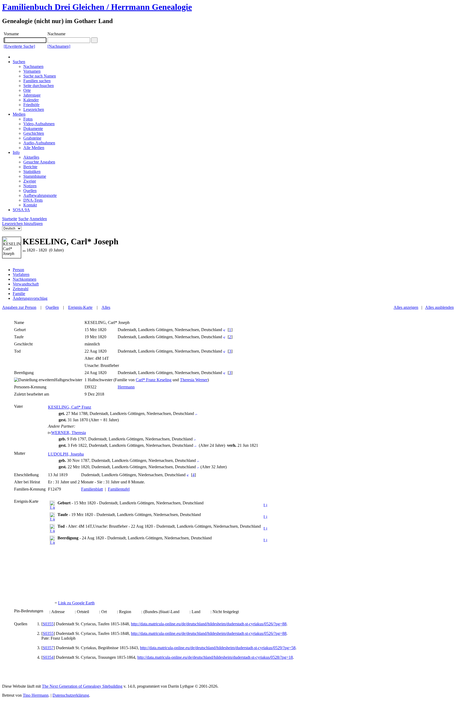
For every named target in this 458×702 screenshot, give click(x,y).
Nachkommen (24, 279)
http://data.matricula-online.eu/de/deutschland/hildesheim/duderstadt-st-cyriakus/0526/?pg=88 (209, 624)
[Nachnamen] (58, 46)
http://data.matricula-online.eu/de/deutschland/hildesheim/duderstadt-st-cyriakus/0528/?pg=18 (215, 657)
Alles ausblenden (439, 307)
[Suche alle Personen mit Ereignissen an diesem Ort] (224, 329)
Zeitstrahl (20, 289)
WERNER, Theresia (68, 432)
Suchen (19, 61)
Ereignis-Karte (80, 307)
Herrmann (126, 387)
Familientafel (119, 489)
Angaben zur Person (19, 307)
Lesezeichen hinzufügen (22, 223)
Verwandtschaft (26, 284)
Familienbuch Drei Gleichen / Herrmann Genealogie (97, 7)
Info (16, 152)
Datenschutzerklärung (70, 695)
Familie (19, 293)
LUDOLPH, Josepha (66, 454)
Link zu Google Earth (76, 603)
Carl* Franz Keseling (153, 380)
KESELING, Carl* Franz (69, 407)
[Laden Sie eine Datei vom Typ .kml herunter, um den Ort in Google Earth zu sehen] (265, 505)
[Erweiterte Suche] (19, 46)
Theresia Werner (194, 380)
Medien (19, 114)
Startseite (9, 218)
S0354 (48, 657)
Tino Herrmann (36, 695)
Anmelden (38, 218)
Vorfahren (21, 274)
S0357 (48, 647)
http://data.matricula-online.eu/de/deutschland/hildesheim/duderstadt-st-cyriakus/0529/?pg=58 (218, 647)
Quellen (52, 307)
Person (18, 269)
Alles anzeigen (406, 307)
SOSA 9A (21, 209)
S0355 (48, 624)
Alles (106, 307)
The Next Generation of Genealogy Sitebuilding (82, 686)
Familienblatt (92, 489)
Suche (23, 218)
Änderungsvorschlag (30, 298)
